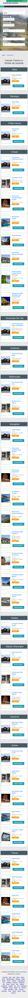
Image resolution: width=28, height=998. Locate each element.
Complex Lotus (17, 177)
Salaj (5, 989)
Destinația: (6, 10)
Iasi (15, 986)
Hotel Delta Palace (15, 772)
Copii (4, 42)
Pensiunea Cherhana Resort (17, 158)
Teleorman (4, 991)
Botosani (18, 979)
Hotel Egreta (16, 430)
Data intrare (6, 16)
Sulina (14, 745)
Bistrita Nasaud (10, 979)
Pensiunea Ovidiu (15, 217)
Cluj (4, 982)
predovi (24, 1)
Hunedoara (4, 986)
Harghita (22, 984)
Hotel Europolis (17, 877)
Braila (23, 979)
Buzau (8, 980)
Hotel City (15, 895)
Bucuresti (5, 977)
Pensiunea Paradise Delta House (17, 197)
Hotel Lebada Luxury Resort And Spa (16, 273)
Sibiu (16, 989)
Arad (14, 977)
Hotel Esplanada (17, 932)
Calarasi (14, 980)
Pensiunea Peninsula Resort (17, 512)
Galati (7, 984)
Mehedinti (5, 987)
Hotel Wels (15, 102)
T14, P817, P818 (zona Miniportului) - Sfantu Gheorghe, (16, 698)
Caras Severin (21, 980)
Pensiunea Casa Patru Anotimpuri (17, 324)
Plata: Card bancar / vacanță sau (17, 1)
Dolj (4, 984)
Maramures (24, 986)
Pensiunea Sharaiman (15, 471)
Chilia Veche (14, 123)
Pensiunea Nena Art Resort (17, 554)
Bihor (3, 979)
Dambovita (21, 982)
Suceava (21, 989)
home (2, 6)
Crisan (14, 152)
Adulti (4, 36)
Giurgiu (13, 984)
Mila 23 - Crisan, (17, 202)
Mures (10, 987)
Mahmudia (14, 376)
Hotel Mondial (16, 75)
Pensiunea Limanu (15, 129)
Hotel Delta (15, 951)
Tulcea (14, 853)
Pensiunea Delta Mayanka (17, 723)
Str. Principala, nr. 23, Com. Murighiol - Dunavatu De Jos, (17, 330)
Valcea (19, 991)
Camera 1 (5, 34)
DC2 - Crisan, (17, 238)
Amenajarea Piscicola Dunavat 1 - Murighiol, (16, 538)
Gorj (17, 984)
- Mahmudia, (16, 387)
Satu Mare (10, 989)
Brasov (4, 980)
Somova (14, 716)
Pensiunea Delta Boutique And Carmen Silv (17, 295)
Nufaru (14, 618)
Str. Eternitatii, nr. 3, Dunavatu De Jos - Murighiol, (17, 476)
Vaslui (23, 991)
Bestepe (14, 96)
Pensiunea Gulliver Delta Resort (16, 449)
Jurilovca (14, 348)
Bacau (22, 977)
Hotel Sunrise (16, 235)
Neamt (15, 987)
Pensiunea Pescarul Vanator (17, 253)
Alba (10, 977)
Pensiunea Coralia (15, 492)
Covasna (15, 982)
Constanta (8, 982)
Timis (9, 991)
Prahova (24, 987)
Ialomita (11, 986)
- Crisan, (16, 221)
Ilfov (18, 986)
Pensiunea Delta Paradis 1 (17, 532)
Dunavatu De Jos (15, 318)
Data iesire (6, 22)
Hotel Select (16, 858)
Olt (19, 987)
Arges (17, 977)
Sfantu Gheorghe (14, 646)
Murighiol (14, 424)
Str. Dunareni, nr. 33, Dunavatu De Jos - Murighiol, (17, 559)
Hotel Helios (16, 811)
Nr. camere (6, 28)
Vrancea (13, 992)
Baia (14, 69)
